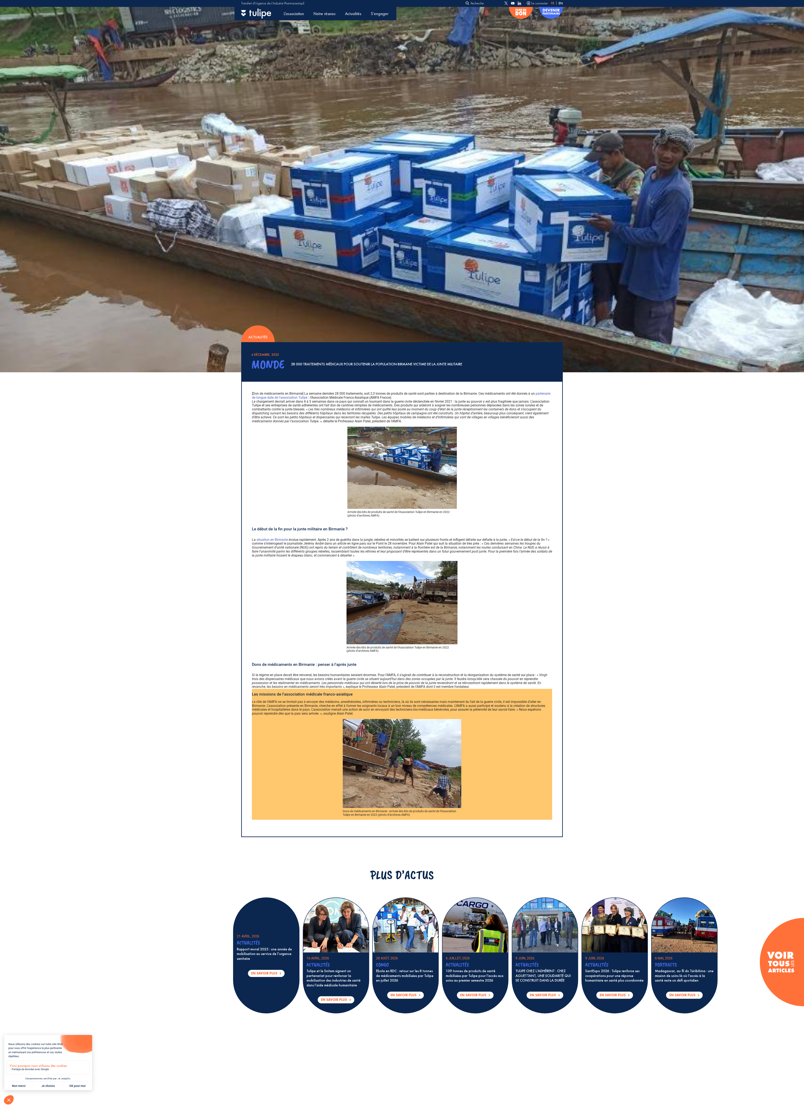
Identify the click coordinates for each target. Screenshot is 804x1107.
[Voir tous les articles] (781, 962)
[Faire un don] (521, 13)
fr (552, 3)
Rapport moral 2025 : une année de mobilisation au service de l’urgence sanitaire (455, 954)
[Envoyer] (467, 3)
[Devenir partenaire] (551, 13)
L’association (294, 13)
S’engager (379, 13)
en (561, 3)
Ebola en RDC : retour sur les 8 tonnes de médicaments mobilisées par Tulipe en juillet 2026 (596, 976)
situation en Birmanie (272, 540)
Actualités (353, 13)
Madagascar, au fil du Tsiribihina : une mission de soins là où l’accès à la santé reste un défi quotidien (387, 976)
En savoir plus (598, 996)
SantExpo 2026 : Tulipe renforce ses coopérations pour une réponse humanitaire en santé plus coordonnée (318, 976)
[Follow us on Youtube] (512, 3)
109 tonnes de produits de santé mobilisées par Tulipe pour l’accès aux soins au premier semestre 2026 (666, 976)
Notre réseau (324, 13)
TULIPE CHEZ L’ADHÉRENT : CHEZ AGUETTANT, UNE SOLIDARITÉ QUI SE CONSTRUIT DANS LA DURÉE (246, 976)
